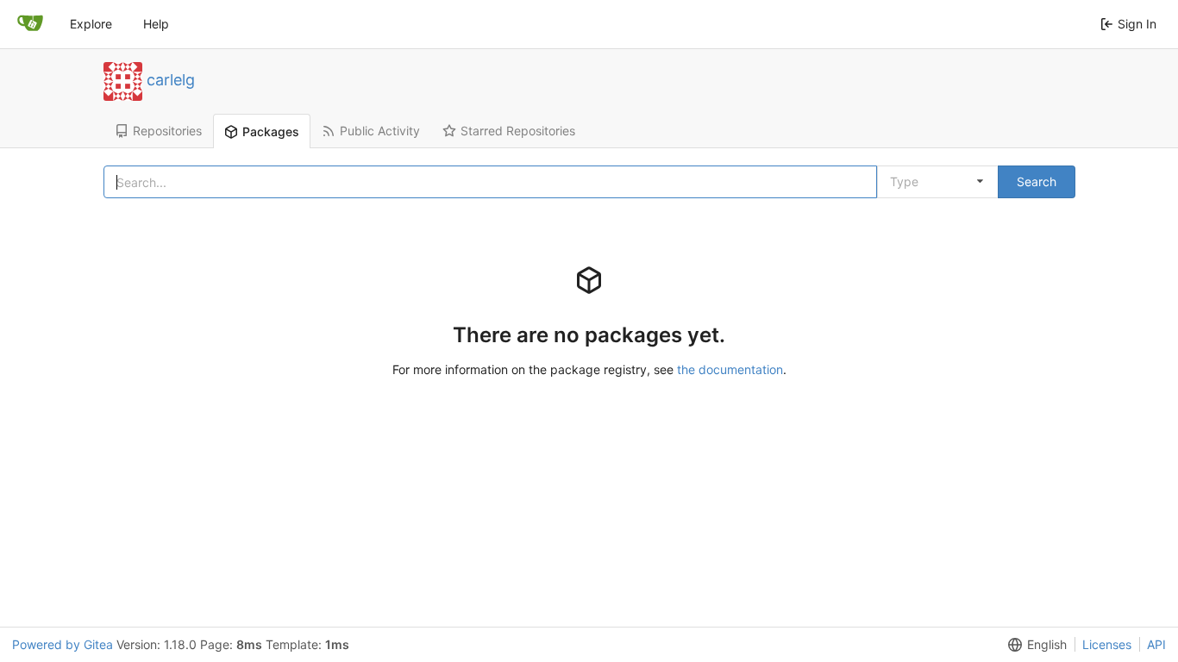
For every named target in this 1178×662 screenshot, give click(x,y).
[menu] (1034, 645)
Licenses (1106, 644)
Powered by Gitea (62, 644)
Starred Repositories (518, 130)
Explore (91, 23)
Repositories (167, 130)
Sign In (1137, 23)
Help (156, 23)
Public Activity (380, 130)
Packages (270, 131)
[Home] (30, 24)
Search (1036, 181)
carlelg (171, 79)
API (1156, 644)
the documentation (730, 369)
